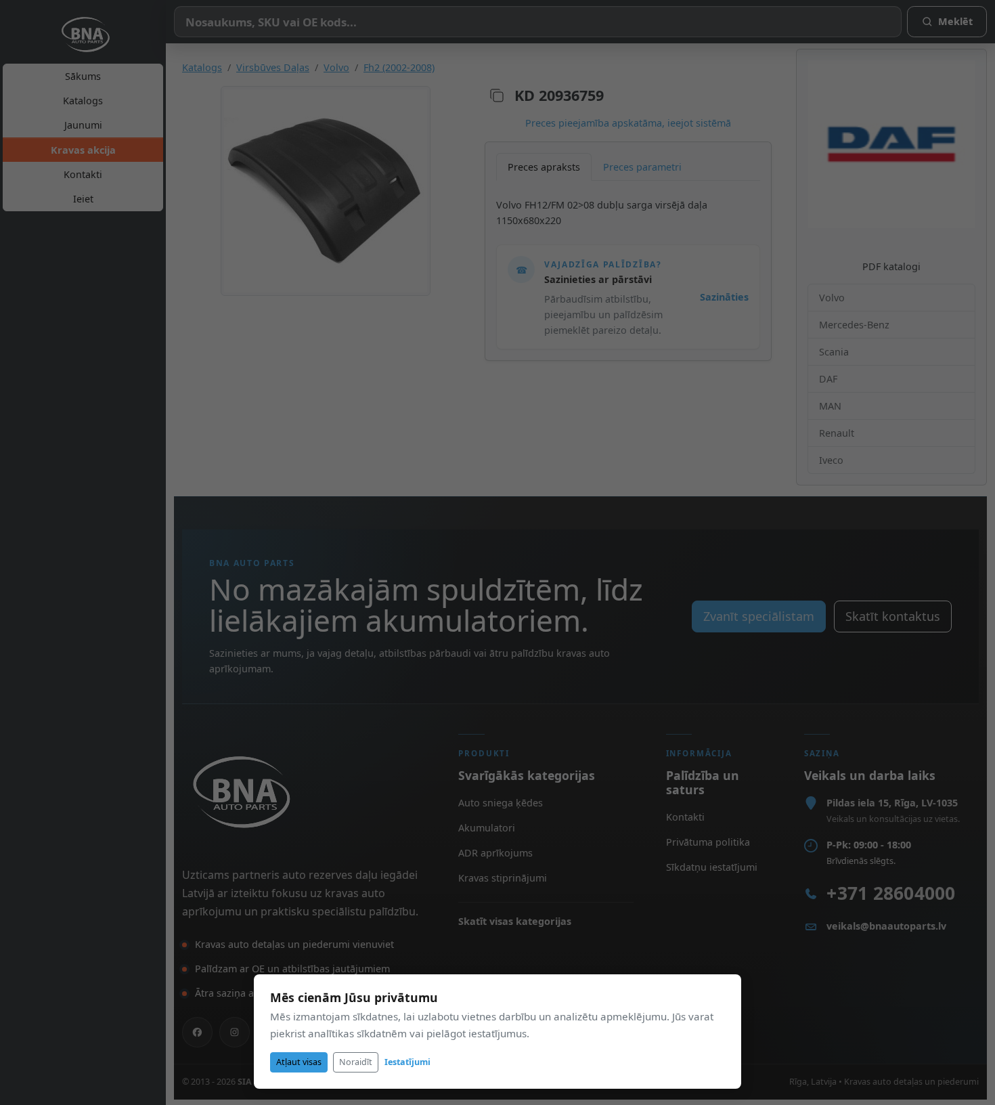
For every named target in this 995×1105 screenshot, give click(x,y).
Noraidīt (355, 1062)
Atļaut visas (299, 1062)
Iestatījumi (407, 1062)
